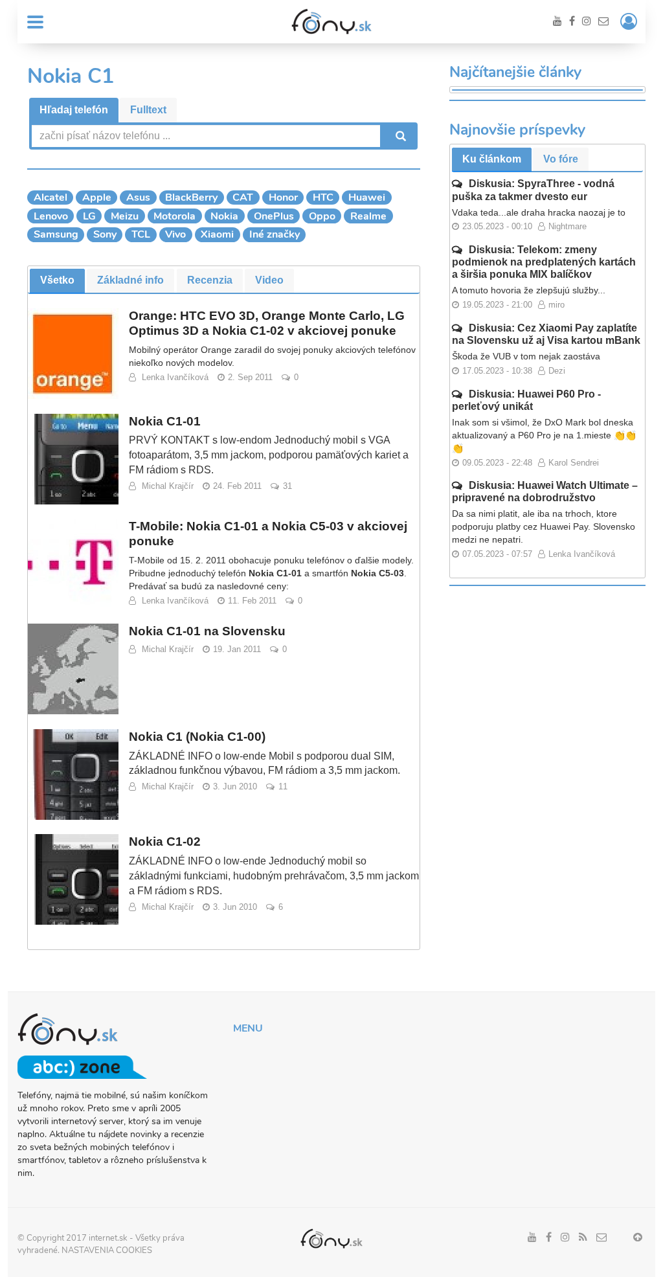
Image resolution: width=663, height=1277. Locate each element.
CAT (242, 197)
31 (287, 486)
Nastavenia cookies (107, 1250)
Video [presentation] (269, 280)
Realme (368, 216)
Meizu (125, 216)
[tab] (73, 110)
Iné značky (274, 234)
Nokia (224, 216)
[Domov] (331, 21)
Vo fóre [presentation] (560, 158)
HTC (323, 197)
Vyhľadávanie (399, 136)
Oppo (322, 216)
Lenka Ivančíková (175, 377)
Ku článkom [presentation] (491, 158)
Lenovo (51, 216)
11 (282, 786)
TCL (140, 234)
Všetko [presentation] (57, 280)
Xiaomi (217, 234)
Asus (138, 197)
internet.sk (108, 1238)
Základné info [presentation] (130, 280)
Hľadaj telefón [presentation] (73, 109)
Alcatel (50, 197)
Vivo (175, 234)
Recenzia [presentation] (209, 280)
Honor (283, 197)
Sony (105, 234)
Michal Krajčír (168, 486)
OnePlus (274, 216)
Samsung (56, 234)
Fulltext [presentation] (148, 109)
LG (89, 216)
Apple (96, 197)
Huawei (366, 197)
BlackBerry (191, 197)
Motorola (174, 216)
